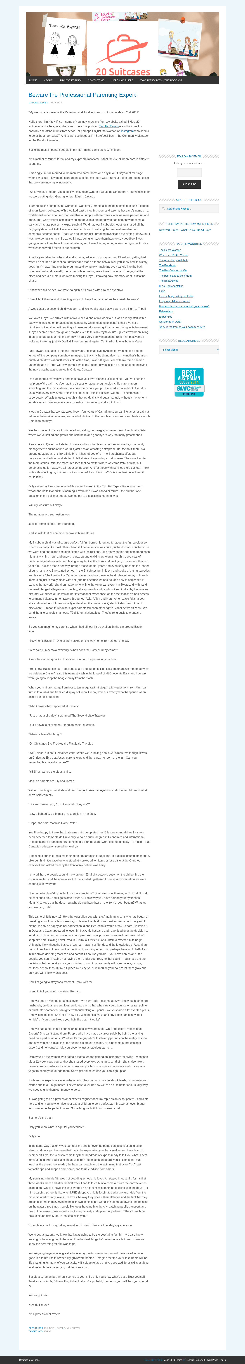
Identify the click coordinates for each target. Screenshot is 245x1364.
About (48, 80)
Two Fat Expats (109, 126)
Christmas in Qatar (170, 321)
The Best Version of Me (173, 270)
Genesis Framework (195, 1360)
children (49, 1328)
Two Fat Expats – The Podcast (161, 80)
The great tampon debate (173, 260)
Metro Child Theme (173, 1360)
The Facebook (167, 265)
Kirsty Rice (55, 102)
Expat (47, 1331)
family (67, 1328)
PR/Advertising (70, 80)
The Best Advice (168, 280)
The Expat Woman (170, 249)
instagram (127, 131)
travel (76, 1328)
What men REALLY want (173, 255)
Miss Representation (171, 285)
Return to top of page (29, 1360)
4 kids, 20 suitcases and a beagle (122, 44)
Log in (223, 1360)
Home (33, 80)
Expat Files (165, 316)
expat (59, 1328)
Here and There (122, 80)
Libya (162, 290)
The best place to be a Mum (175, 275)
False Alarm (166, 311)
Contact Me (96, 80)
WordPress (212, 1360)
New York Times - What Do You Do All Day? (185, 229)
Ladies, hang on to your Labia (176, 296)
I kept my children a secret (174, 301)
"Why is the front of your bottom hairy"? (182, 326)
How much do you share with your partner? (184, 306)
